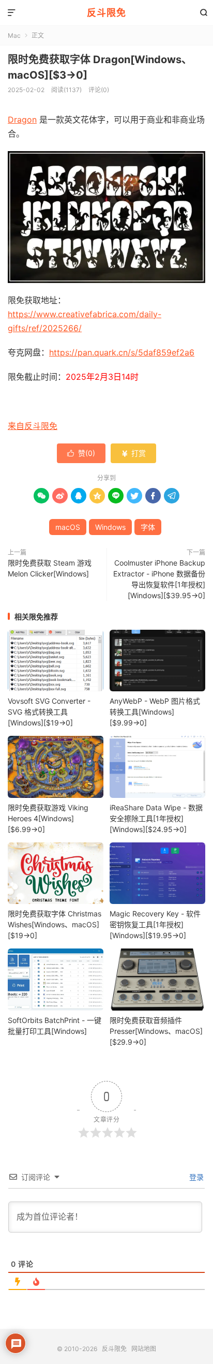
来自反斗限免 (32, 426)
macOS (67, 527)
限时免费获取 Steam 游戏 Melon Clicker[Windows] (50, 568)
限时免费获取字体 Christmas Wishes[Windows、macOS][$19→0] (54, 924)
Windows (110, 527)
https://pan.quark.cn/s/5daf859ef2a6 (121, 352)
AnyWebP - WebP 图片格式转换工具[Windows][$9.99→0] (155, 711)
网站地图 (143, 1349)
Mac (14, 35)
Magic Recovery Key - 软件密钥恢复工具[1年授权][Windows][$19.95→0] (155, 924)
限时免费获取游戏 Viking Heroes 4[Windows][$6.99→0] (48, 818)
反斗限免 (106, 12)
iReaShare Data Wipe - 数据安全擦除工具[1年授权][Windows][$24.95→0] (156, 818)
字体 (148, 527)
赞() (81, 453)
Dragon (22, 119)
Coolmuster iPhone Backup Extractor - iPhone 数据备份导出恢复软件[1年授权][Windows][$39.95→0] (159, 579)
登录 (195, 1177)
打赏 (133, 453)
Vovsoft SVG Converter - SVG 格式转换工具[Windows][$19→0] (49, 711)
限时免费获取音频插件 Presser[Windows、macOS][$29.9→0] (156, 1031)
